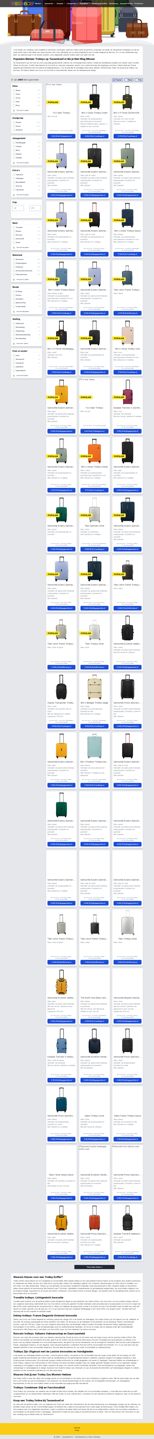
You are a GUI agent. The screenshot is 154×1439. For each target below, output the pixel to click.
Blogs (77, 1430)
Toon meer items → (95, 1267)
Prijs (140, 80)
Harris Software (94, 1437)
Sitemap (77, 1428)
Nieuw (129, 80)
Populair (118, 80)
